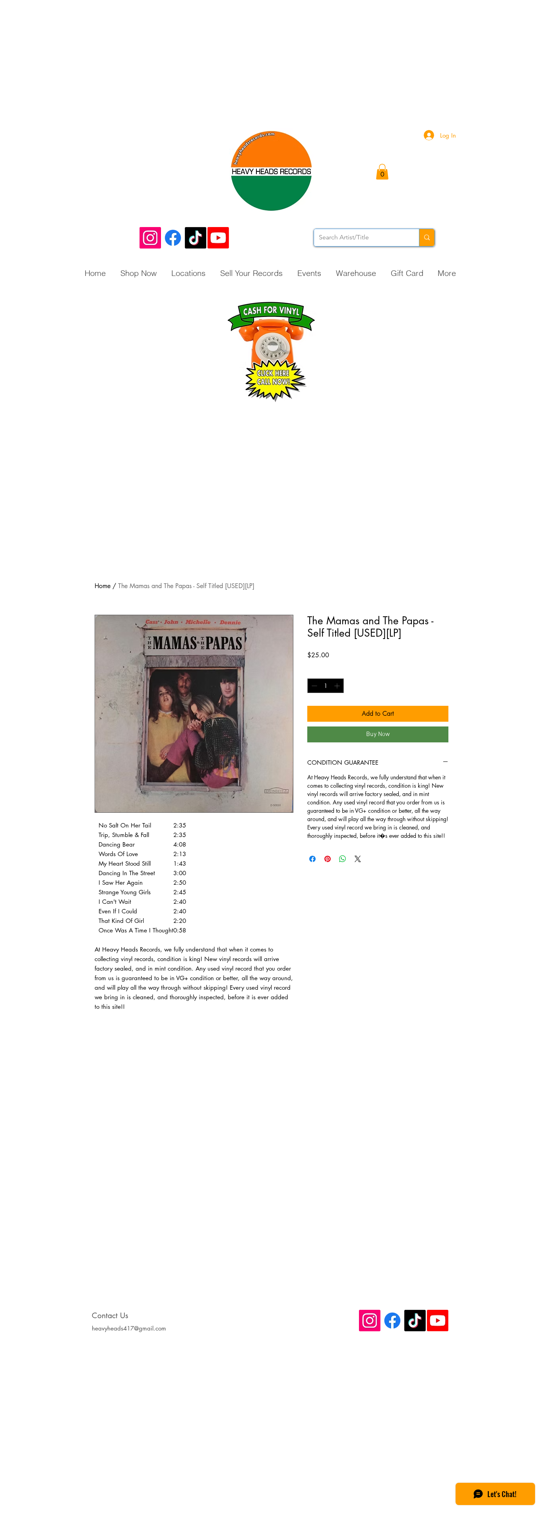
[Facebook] (173, 238)
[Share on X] (358, 859)
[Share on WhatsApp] (342, 859)
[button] (382, 171)
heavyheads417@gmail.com (129, 1328)
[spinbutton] (325, 686)
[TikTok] (195, 238)
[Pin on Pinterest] (327, 859)
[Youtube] (218, 238)
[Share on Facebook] (312, 859)
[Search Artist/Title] (426, 237)
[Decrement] (313, 686)
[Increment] (338, 686)
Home (103, 586)
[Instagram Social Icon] (150, 238)
